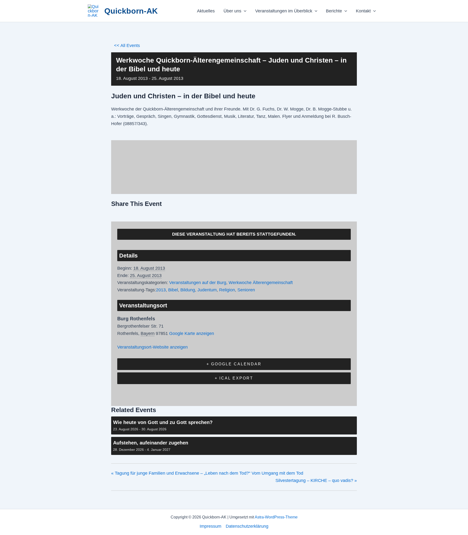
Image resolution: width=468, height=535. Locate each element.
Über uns (232, 11)
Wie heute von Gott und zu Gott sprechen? (163, 422)
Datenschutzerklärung (247, 526)
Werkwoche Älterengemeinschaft (261, 282)
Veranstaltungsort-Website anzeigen (152, 347)
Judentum (207, 289)
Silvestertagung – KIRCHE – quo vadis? (316, 480)
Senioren (246, 289)
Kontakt (363, 11)
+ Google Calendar (234, 364)
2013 (161, 289)
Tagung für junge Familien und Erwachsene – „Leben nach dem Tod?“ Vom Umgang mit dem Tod (207, 473)
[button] (243, 11)
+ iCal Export (234, 378)
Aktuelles (206, 11)
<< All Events (127, 45)
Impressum (210, 526)
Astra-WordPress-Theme (276, 517)
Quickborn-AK (131, 11)
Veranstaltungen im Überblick (283, 11)
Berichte (334, 11)
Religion (227, 289)
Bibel (173, 289)
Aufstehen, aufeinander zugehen (150, 442)
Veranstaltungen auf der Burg (197, 282)
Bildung (187, 289)
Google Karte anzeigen (191, 333)
